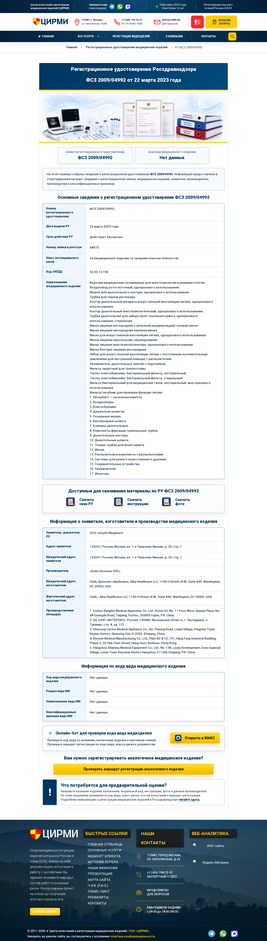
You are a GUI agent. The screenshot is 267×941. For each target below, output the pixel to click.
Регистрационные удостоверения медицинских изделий (126, 47)
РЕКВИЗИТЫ (98, 897)
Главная (48, 36)
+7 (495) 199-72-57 (160, 872)
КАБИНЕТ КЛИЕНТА (104, 856)
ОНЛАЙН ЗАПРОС (45, 911)
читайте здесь (189, 799)
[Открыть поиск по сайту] (232, 36)
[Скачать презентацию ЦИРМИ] (197, 22)
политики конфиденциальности (132, 936)
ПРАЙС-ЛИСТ (99, 891)
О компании (174, 36)
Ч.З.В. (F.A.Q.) (98, 885)
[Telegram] (112, 6)
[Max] (128, 6)
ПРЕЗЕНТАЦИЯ (100, 874)
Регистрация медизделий (131, 36)
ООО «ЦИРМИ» (139, 931)
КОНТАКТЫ (97, 903)
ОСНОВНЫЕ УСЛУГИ (104, 850)
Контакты (208, 36)
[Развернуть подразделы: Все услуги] (99, 36)
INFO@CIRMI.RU (157, 890)
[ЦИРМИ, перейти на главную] (49, 22)
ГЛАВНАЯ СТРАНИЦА (105, 844)
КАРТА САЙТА (99, 880)
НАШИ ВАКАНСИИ (103, 868)
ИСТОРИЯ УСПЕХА (103, 862)
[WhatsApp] (120, 6)
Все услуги (85, 36)
